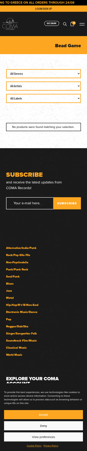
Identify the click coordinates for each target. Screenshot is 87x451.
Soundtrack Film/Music (21, 341)
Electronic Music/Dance (21, 312)
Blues (10, 284)
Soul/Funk (13, 276)
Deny (43, 426)
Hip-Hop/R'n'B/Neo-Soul (22, 305)
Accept (43, 414)
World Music (14, 355)
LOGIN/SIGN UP (43, 9)
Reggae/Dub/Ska (17, 326)
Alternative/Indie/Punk (21, 248)
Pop (8, 319)
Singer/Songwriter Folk (21, 333)
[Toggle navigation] (82, 23)
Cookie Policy (34, 445)
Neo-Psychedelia (17, 262)
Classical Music (16, 348)
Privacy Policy (51, 445)
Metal (10, 298)
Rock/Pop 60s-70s (18, 255)
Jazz (9, 291)
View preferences (43, 437)
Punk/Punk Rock (17, 269)
